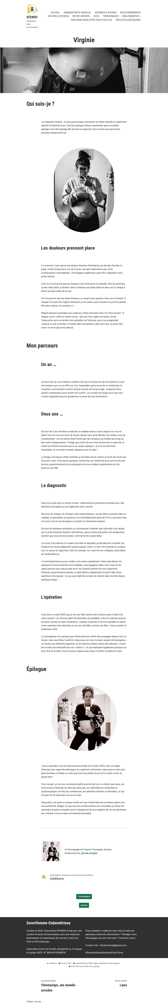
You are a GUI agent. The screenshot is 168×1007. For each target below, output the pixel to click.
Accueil (84, 905)
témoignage (114, 963)
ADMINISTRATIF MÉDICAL (77, 12)
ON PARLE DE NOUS (58, 16)
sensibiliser (103, 963)
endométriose (81, 963)
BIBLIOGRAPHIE (130, 16)
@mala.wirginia (89, 853)
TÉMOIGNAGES (111, 16)
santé (86, 966)
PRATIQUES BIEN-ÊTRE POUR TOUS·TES (91, 20)
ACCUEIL (55, 12)
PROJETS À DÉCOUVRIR (128, 20)
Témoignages (84, 896)
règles (95, 963)
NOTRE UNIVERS (81, 16)
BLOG (96, 16)
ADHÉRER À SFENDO (106, 12)
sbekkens (53, 963)
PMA (90, 963)
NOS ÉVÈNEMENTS (130, 12)
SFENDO (32, 17)
